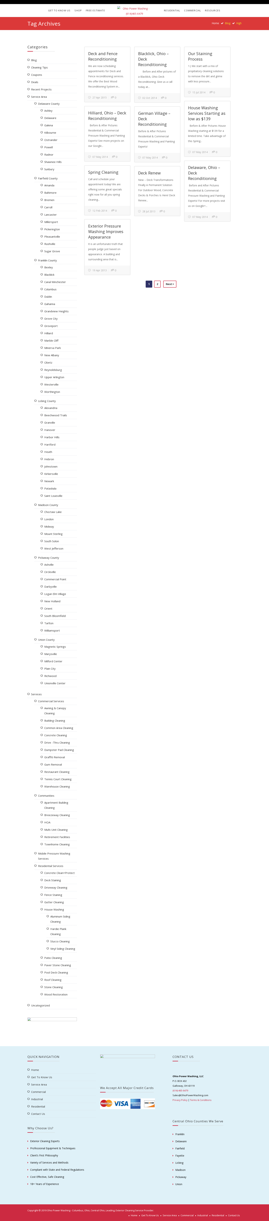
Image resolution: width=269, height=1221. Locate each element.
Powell (48, 147)
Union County (46, 639)
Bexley (48, 267)
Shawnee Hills (53, 162)
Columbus (50, 289)
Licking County (47, 401)
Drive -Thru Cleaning (57, 742)
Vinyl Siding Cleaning (62, 948)
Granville (49, 422)
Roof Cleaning (52, 980)
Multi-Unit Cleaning (56, 829)
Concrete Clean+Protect (59, 873)
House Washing (54, 909)
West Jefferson (53, 548)
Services (36, 694)
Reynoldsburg (53, 370)
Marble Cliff (51, 340)
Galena (48, 125)
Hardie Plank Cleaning (58, 931)
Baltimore (50, 192)
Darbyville (50, 586)
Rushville (49, 244)
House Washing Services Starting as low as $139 (206, 113)
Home (215, 23)
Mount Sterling (53, 534)
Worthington (52, 392)
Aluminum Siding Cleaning (60, 919)
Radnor (48, 154)
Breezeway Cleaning (57, 815)
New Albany (51, 355)
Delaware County (49, 103)
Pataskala (50, 488)
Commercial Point (55, 579)
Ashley (48, 110)
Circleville (50, 572)
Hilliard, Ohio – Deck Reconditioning (107, 115)
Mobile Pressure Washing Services (54, 856)
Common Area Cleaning (58, 728)
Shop (78, 10)
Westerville (51, 384)
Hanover (49, 430)
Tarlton (48, 623)
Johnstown (50, 466)
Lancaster (50, 214)
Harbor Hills (51, 437)
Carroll (48, 207)
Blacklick (49, 274)
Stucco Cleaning (60, 941)
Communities (46, 795)
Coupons (36, 75)
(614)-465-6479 (180, 1090)
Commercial (192, 10)
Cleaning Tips (39, 67)
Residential (172, 10)
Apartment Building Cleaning (56, 805)
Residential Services (50, 866)
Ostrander (50, 140)
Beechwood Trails (55, 415)
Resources (212, 10)
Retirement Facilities (57, 837)
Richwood (50, 676)
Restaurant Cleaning (57, 772)
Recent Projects (41, 89)
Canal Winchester (55, 282)
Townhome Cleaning (57, 844)
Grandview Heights (56, 311)
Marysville (50, 654)
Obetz (48, 362)
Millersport (51, 222)
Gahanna (49, 304)
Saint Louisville (53, 496)
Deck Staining (52, 880)
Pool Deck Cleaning (56, 972)
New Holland (52, 601)
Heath (48, 452)
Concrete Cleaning (55, 735)
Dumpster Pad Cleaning (59, 750)
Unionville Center (55, 683)
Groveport (51, 326)
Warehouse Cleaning (57, 786)
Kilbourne (50, 132)
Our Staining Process (200, 56)
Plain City (50, 668)
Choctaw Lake (53, 512)
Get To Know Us (59, 10)
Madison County (48, 505)
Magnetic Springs (55, 646)
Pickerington (52, 229)
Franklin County (47, 260)
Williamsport (52, 630)
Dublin (48, 296)
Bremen (49, 200)
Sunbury (49, 169)
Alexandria (50, 408)
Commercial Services (51, 701)
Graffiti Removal (54, 757)
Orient (48, 608)
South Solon (51, 541)
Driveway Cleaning (55, 887)
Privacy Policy (180, 1100)
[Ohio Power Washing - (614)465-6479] (134, 11)
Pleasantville (52, 236)
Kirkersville (51, 474)
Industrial (37, 1099)
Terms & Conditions (201, 1100)
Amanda (49, 185)
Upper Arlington (54, 377)
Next (169, 284)
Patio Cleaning (53, 958)
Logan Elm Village (55, 594)
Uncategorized (40, 1005)
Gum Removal (53, 764)
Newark (49, 481)
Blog (34, 60)
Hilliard (48, 333)
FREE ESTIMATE (95, 10)
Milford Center (53, 661)
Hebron (49, 459)
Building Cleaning (54, 720)
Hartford (49, 444)
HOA (47, 822)
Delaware (50, 118)
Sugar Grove (52, 251)
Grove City (51, 318)
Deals (34, 82)
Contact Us (38, 1114)
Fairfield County (48, 178)
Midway (49, 526)
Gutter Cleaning (54, 902)
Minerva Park (52, 348)
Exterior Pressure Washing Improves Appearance (105, 231)
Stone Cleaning (53, 987)
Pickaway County (48, 557)
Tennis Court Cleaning (58, 779)
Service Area (39, 96)
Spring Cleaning (103, 172)
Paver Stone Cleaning (57, 965)
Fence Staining (53, 895)
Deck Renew (149, 173)
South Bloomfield (55, 616)
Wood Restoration (56, 994)
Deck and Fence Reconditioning (102, 56)
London (49, 519)
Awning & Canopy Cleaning (55, 710)
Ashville (49, 564)
